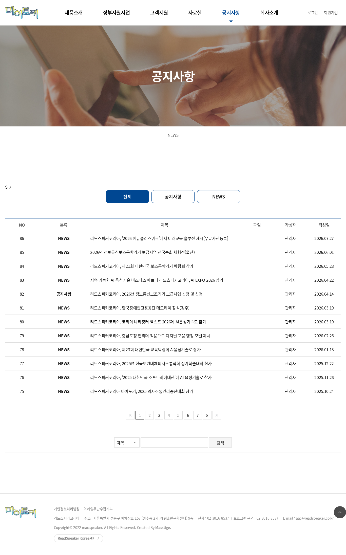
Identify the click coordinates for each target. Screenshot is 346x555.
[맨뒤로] (217, 415)
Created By (154, 527)
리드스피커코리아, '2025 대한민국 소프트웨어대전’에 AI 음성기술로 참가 (151, 377)
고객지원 (159, 12)
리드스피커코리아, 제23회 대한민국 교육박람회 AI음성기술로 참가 (145, 349)
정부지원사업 (116, 12)
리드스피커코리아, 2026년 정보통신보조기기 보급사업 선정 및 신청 (146, 294)
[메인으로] (21, 12)
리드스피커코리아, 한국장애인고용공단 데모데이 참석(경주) (139, 308)
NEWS (173, 135)
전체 (127, 196)
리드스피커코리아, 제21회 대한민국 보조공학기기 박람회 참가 (141, 266)
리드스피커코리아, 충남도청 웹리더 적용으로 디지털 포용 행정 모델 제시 (150, 335)
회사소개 (269, 12)
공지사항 (231, 12)
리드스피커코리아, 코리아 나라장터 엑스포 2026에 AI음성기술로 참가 (148, 322)
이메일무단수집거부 (98, 508)
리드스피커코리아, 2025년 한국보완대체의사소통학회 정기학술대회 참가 (151, 363)
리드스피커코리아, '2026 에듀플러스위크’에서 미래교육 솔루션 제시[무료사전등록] (159, 238)
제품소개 (74, 12)
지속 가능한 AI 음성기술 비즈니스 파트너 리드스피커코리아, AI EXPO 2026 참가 (156, 280)
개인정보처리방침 (67, 508)
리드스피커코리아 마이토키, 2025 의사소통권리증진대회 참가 (141, 391)
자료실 (195, 12)
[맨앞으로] (130, 415)
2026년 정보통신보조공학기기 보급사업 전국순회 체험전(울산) (142, 252)
